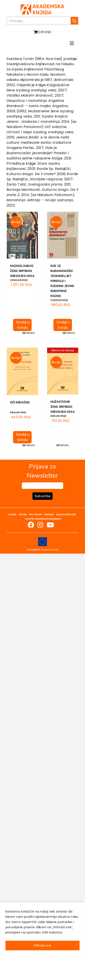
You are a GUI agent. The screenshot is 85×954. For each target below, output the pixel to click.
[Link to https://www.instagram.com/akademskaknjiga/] (40, 525)
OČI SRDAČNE (20, 402)
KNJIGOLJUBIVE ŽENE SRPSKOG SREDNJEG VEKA (22, 271)
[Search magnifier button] (74, 20)
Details (29, 333)
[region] (42, 928)
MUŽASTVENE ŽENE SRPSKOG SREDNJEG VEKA (62, 407)
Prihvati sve (42, 945)
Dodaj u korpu (22, 325)
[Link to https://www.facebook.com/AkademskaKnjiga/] (31, 525)
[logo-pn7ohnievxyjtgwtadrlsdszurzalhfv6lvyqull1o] (42, 6)
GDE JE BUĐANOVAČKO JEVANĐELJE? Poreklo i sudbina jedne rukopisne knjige (62, 281)
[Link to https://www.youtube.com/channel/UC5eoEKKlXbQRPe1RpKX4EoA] (50, 525)
